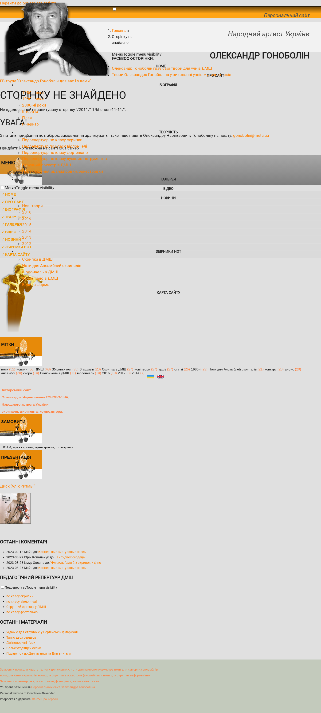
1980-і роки (33, 92)
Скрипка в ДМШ (37, 259)
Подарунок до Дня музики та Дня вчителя (38, 653)
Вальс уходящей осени (23, 648)
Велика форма (35, 284)
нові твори (142, 369)
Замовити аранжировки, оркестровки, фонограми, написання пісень (49, 681)
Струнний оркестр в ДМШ (46, 165)
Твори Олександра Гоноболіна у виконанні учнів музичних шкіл (171, 74)
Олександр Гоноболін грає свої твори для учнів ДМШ (162, 68)
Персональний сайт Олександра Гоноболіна (63, 687)
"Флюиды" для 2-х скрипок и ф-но (75, 562)
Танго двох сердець (70, 557)
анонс (289, 369)
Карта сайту (168, 292)
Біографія (168, 85)
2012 (121, 373)
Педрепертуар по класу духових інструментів (64, 158)
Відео (168, 189)
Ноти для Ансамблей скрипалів (51, 265)
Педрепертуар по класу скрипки (52, 139)
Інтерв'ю (30, 111)
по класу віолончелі (21, 601)
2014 (135, 373)
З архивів (87, 369)
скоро (27, 373)
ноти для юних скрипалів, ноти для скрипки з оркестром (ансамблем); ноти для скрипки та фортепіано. (75, 675)
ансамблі (8, 373)
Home (10, 194)
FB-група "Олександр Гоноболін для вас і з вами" (45, 81)
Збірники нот (18, 247)
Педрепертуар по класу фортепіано (55, 152)
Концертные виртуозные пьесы (62, 552)
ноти (4, 369)
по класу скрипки (19, 596)
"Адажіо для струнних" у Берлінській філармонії (42, 632)
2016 (106, 373)
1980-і (195, 369)
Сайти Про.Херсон (45, 699)
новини (21, 369)
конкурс (271, 369)
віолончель (85, 373)
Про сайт (14, 202)
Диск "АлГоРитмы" (17, 486)
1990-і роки (33, 98)
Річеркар (30, 124)
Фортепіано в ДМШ (40, 278)
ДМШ (40, 369)
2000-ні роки (34, 105)
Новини (168, 198)
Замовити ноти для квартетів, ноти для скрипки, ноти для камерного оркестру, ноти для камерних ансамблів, (79, 669)
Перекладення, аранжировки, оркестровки (62, 171)
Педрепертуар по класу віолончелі (54, 146)
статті (178, 369)
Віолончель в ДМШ (40, 272)
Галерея (168, 179)
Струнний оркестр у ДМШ (26, 607)
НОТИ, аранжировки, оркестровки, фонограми (37, 447)
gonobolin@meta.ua (251, 135)
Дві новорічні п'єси (20, 642)
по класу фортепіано (22, 612)
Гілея (27, 117)
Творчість (168, 132)
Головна (119, 30)
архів (162, 369)
